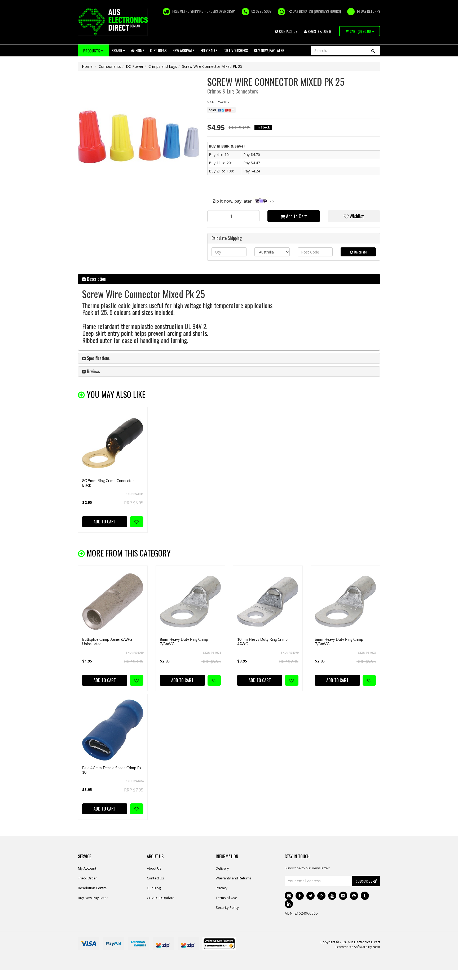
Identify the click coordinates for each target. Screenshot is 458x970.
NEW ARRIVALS (184, 50)
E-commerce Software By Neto (357, 947)
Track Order (87, 878)
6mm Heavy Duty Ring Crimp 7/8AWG (339, 642)
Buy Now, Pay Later (269, 50)
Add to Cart (296, 216)
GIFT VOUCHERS (235, 50)
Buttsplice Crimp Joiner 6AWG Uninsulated (107, 642)
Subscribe (364, 881)
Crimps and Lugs (162, 66)
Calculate (360, 252)
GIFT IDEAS (158, 50)
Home (139, 50)
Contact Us (155, 878)
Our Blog (154, 888)
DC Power (134, 66)
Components (110, 66)
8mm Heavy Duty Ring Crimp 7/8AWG (184, 642)
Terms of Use (226, 897)
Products (92, 51)
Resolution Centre (92, 888)
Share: (213, 110)
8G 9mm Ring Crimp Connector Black (108, 483)
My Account (87, 868)
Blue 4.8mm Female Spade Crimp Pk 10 (111, 770)
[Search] (373, 50)
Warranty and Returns (234, 878)
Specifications (98, 358)
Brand (117, 50)
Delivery (222, 868)
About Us (154, 868)
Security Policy (227, 907)
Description (96, 279)
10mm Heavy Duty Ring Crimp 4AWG (262, 642)
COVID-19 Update (160, 897)
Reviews (93, 371)
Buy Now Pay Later (93, 897)
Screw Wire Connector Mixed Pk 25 (212, 66)
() (360, 31)
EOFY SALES (209, 50)
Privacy (221, 888)
